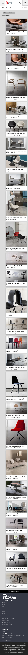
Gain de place (5, 620)
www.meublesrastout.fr (7, 641)
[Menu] (2, 3)
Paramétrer (13, 652)
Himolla (3, 604)
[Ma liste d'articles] (20, 3)
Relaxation (4, 611)
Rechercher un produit (7, 624)
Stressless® (4, 603)
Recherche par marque (7, 626)
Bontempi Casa (5, 608)
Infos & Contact (5, 639)
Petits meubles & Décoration (8, 618)
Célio (3, 606)
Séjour (3, 7)
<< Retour (24, 7)
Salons (3, 610)
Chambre (4, 615)
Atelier (3, 631)
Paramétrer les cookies (7, 637)
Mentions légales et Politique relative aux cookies (13, 635)
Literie (3, 617)
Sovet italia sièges (10, 7)
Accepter (20, 652)
